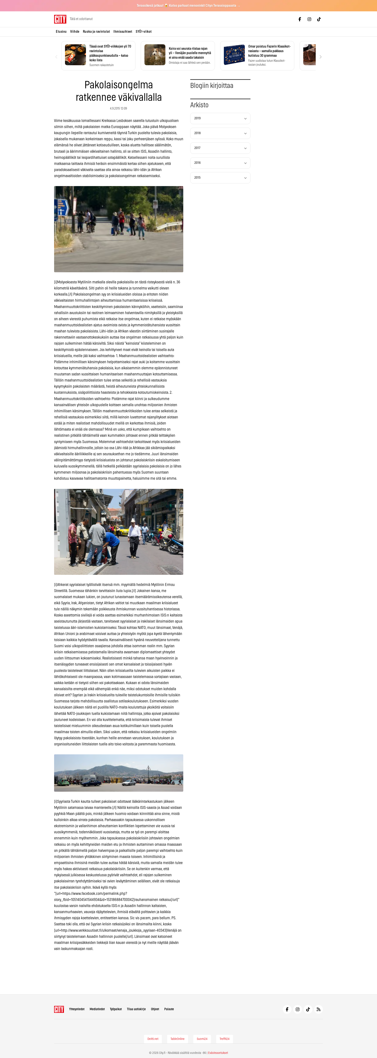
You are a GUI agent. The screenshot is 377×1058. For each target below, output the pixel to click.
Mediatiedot (97, 1009)
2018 (197, 133)
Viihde (74, 31)
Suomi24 (202, 1039)
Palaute (169, 1009)
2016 (197, 162)
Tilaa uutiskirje (136, 1009)
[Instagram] (309, 19)
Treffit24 (225, 1039)
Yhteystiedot (76, 1009)
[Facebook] (300, 19)
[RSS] (318, 1009)
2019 (197, 118)
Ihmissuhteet (122, 31)
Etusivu (61, 31)
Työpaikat (116, 1009)
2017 (197, 148)
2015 (197, 177)
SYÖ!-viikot (144, 31)
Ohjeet (155, 1009)
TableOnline (178, 1039)
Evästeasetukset (218, 1053)
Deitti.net (152, 1039)
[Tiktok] (319, 19)
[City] (59, 1009)
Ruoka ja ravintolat (96, 31)
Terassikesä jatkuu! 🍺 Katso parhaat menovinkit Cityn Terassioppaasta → (188, 5)
